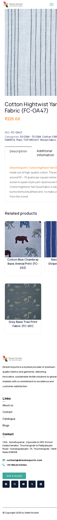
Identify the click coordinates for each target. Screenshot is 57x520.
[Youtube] (23, 484)
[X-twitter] (32, 484)
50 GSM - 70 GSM (30, 136)
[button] (14, 476)
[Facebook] (6, 484)
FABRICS (10, 140)
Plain (19, 140)
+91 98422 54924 (17, 465)
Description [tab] (18, 151)
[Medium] (40, 484)
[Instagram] (14, 484)
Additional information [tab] (45, 153)
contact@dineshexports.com (24, 460)
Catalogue (9, 418)
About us (8, 405)
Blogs (6, 425)
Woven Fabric (48, 140)
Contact (8, 412)
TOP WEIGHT (31, 140)
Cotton (46, 136)
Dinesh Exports (19, 167)
